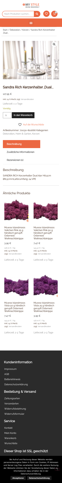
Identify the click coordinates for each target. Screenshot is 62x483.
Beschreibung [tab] (14, 144)
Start (5, 30)
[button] (31, 22)
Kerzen (25, 30)
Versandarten (11, 403)
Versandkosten (27, 99)
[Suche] (37, 14)
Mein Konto (10, 433)
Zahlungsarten (12, 398)
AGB (6, 374)
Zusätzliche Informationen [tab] (20, 152)
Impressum (10, 369)
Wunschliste (10, 443)
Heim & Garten (23, 133)
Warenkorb (10, 438)
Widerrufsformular (14, 414)
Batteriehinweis (12, 379)
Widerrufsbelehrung (15, 408)
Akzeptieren (18, 478)
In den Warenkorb (23, 115)
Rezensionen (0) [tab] (15, 160)
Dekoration (15, 30)
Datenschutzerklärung (16, 384)
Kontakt (8, 428)
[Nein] (57, 469)
